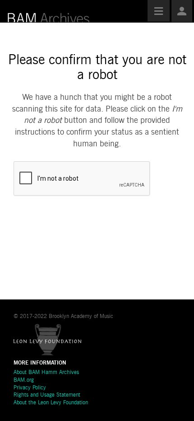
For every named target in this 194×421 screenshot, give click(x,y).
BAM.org (24, 380)
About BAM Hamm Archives (46, 372)
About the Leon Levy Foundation (51, 403)
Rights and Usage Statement (47, 395)
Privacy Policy (30, 388)
